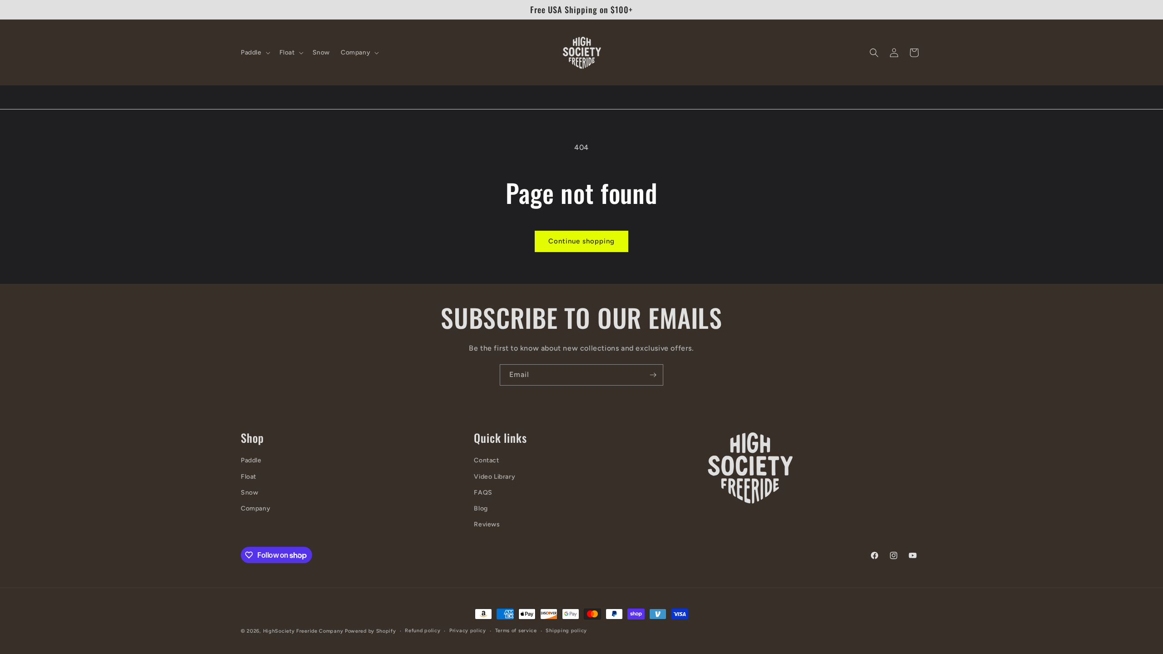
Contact (486, 460)
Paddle (251, 460)
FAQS (483, 492)
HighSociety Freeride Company (304, 631)
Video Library (494, 477)
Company (255, 508)
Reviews (487, 524)
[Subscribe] (653, 375)
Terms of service (516, 631)
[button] (254, 52)
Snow (249, 492)
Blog (480, 508)
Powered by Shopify (370, 631)
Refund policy (422, 631)
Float (248, 477)
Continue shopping (581, 241)
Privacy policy (467, 631)
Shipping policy (566, 631)
